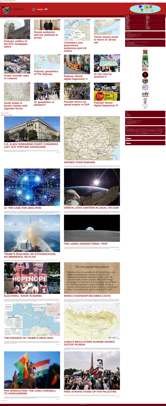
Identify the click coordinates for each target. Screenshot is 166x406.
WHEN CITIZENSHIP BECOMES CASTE (87, 295)
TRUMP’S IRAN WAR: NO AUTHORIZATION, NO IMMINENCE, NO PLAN (30, 255)
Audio (9, 16)
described (97, 349)
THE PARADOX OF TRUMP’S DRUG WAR (28, 338)
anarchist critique (44, 212)
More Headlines (5, 113)
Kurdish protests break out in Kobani (131, 121)
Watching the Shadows (158, 133)
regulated (21, 212)
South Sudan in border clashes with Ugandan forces (15, 106)
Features (6, 16)
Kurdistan (127, 18)
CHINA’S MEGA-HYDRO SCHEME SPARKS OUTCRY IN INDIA (89, 343)
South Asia (127, 20)
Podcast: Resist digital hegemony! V (76, 77)
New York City (128, 28)
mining (156, 130)
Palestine (137, 131)
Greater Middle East (130, 130)
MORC (158, 130)
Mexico (153, 130)
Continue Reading (58, 152)
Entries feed (128, 114)
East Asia (127, 23)
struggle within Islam (133, 133)
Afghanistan (128, 129)
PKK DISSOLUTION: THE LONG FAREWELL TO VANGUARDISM (30, 392)
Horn (148, 16)
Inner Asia (140, 130)
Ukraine (147, 23)
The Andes (144, 133)
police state (153, 131)
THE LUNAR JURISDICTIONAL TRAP (86, 243)
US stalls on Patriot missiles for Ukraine (132, 36)
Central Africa (148, 18)
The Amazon (139, 133)
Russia (161, 131)
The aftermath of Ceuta (129, 37)
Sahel (147, 16)
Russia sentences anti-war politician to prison (46, 35)
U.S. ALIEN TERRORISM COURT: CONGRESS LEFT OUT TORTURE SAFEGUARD (31, 145)
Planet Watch (148, 28)
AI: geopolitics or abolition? (44, 103)
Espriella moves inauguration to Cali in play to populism (134, 35)
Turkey (151, 133)
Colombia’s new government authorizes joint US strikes (75, 46)
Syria (128, 15)
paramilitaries (141, 131)
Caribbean (127, 26)
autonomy (138, 129)
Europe (147, 20)
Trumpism (149, 133)
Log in (127, 113)
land (150, 130)
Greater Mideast (128, 19)
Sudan (147, 19)
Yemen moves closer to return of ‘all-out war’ (106, 40)
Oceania (127, 22)
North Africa (128, 131)
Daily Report (2, 16)
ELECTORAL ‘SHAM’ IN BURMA (23, 295)
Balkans (147, 22)
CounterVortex (17, 9)
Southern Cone (148, 26)
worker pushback (31, 212)
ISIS (144, 130)
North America (132, 131)
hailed (70, 349)
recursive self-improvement (13, 212)
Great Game (137, 130)
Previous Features (4, 400)
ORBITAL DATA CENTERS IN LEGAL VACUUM (91, 207)
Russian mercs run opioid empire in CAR (76, 103)
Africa (147, 15)
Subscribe (15, 16)
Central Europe (148, 21)
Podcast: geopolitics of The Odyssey (46, 72)
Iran (126, 16)
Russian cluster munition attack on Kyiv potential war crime (134, 120)
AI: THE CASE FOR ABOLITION (22, 207)
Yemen (128, 16)
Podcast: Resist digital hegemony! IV (106, 104)
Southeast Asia (128, 21)
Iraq (126, 15)
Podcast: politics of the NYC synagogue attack (16, 44)
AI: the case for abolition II (103, 75)
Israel (146, 130)
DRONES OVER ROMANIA (79, 162)
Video (12, 16)
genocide (162, 129)
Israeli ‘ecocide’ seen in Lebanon (16, 77)
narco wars (161, 130)
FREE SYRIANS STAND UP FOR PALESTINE (90, 391)
